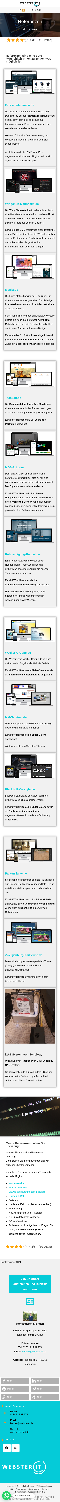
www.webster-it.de (19, 1432)
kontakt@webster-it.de (21, 1423)
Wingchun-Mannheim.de (22, 203)
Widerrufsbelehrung (44, 1486)
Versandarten (21, 1489)
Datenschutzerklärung (25, 1486)
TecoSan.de (13, 397)
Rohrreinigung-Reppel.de (22, 554)
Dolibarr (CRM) (16, 1196)
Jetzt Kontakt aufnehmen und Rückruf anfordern (30, 1284)
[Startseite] (24, 29)
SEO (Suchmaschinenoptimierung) (27, 1192)
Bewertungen (20, 1492)
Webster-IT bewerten (36, 1492)
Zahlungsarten (34, 1489)
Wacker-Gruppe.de (18, 652)
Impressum (10, 1486)
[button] (15, 1381)
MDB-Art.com (14, 467)
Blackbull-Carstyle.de (20, 789)
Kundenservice (16, 1183)
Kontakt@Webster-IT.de (34, 1351)
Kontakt (45, 1489)
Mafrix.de (11, 289)
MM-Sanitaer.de (16, 717)
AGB (11, 1489)
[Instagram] (16, 1448)
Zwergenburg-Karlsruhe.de (23, 955)
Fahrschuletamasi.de (19, 105)
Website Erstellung (18, 1187)
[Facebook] (7, 1448)
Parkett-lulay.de (16, 873)
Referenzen (32, 29)
